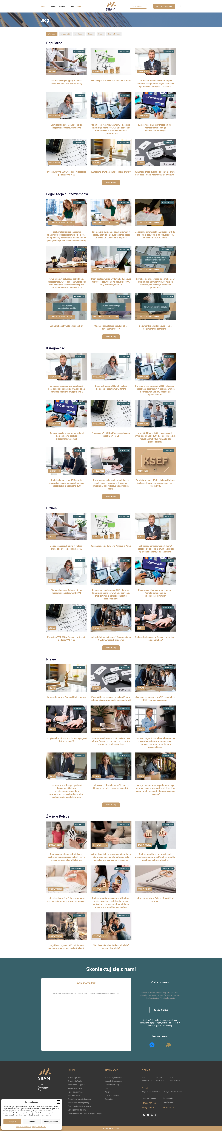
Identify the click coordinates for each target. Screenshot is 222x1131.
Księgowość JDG (75, 1088)
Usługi (42, 6)
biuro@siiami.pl (148, 1107)
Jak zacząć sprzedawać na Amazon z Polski (111, 80)
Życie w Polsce (114, 34)
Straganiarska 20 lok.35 (173, 1091)
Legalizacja (79, 34)
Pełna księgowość (75, 1092)
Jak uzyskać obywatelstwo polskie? (66, 326)
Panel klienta (137, 6)
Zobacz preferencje (50, 1122)
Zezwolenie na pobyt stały (78, 1103)
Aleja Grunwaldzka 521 (151, 1091)
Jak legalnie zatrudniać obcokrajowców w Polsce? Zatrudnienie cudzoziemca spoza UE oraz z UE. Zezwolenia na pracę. (111, 235)
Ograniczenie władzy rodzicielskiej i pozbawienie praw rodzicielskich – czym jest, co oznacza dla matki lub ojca (66, 857)
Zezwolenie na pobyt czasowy (80, 1099)
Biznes (91, 34)
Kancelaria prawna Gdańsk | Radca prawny (111, 172)
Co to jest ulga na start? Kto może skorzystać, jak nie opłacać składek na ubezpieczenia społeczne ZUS (67, 483)
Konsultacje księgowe (76, 1085)
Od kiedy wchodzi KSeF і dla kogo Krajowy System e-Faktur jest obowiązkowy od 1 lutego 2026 (155, 483)
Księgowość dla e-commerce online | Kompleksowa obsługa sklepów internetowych (155, 128)
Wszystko (52, 34)
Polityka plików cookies (23, 1127)
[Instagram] (155, 1115)
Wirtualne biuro (74, 1095)
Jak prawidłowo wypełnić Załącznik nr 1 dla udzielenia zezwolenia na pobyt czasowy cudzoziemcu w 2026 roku (155, 235)
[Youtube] (152, 1115)
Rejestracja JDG (74, 1077)
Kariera (107, 1092)
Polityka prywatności (39, 1127)
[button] (58, 1102)
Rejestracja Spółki (75, 1081)
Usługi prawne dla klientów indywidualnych (85, 1113)
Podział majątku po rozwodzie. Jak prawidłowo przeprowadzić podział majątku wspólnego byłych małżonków (155, 857)
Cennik (53, 6)
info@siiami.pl (168, 1107)
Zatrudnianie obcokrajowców (79, 1106)
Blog (79, 6)
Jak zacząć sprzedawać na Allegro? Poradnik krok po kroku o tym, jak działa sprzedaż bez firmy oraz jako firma (155, 83)
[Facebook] (144, 1115)
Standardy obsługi (112, 1085)
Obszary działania (112, 1095)
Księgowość (65, 34)
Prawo (100, 34)
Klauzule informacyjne (113, 1081)
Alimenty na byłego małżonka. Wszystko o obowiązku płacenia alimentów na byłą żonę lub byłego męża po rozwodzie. (111, 857)
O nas (71, 6)
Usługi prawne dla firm (77, 1110)
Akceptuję (12, 1122)
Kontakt (62, 6)
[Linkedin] (148, 1115)
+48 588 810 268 (149, 1103)
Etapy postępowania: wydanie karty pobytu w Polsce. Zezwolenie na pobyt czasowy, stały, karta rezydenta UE (111, 282)
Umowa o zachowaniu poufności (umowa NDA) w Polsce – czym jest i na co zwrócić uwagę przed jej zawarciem (111, 741)
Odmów (32, 1122)
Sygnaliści (109, 1099)
